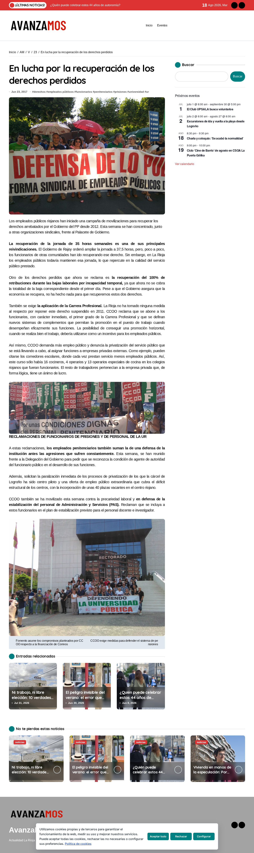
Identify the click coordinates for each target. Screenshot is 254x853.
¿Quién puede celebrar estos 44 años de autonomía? (140, 698)
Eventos (162, 25)
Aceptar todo (158, 836)
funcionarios (84, 91)
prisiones (121, 91)
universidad (136, 91)
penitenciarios (103, 91)
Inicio (149, 25)
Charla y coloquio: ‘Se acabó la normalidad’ (215, 138)
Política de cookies (78, 844)
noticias (19, 742)
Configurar (204, 836)
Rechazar (181, 836)
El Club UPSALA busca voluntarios (210, 109)
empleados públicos (61, 91)
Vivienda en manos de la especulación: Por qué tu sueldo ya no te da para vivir (212, 774)
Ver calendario (184, 164)
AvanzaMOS (30, 830)
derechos (40, 91)
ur (147, 91)
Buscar (188, 64)
